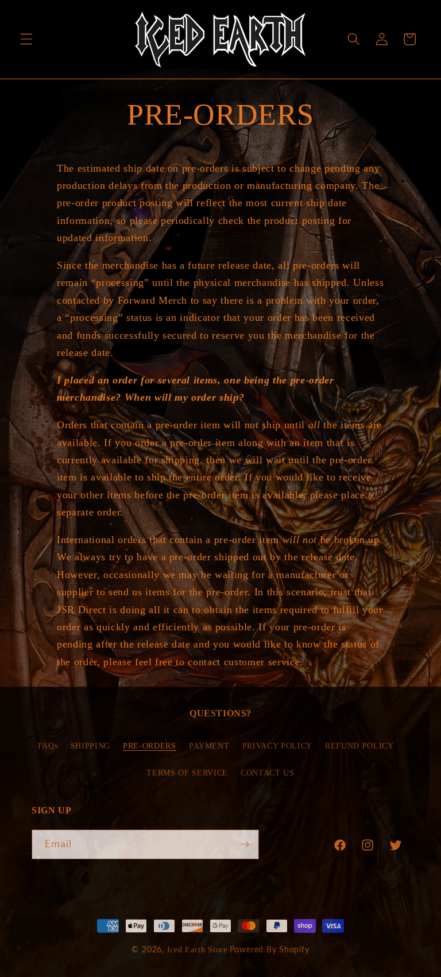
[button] (26, 39)
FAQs (48, 745)
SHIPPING (90, 745)
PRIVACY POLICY (277, 745)
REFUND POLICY (359, 745)
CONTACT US (268, 772)
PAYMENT (209, 745)
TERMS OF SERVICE (187, 772)
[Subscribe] (244, 844)
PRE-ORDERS (149, 745)
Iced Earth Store (197, 949)
